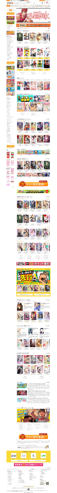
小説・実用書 (8, 123)
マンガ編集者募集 (43, 473)
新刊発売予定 (8, 38)
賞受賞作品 (8, 49)
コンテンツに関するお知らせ (22, 482)
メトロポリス (40, 320)
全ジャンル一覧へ (12, 143)
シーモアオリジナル (10, 479)
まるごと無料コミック (9, 40)
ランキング (9, 39)
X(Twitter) (42, 477)
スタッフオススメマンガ (10, 52)
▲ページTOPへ (49, 467)
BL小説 (8, 108)
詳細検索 (8, 55)
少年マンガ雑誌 (21, 258)
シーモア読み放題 (10, 483)
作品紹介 (42, 471)
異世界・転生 (33, 114)
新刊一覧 (25, 376)
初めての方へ (8, 28)
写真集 (8, 133)
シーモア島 (18, 0)
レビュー (15, 0)
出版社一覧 (46, 469)
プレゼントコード (9, 58)
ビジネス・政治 (9, 126)
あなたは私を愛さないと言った (45, 303)
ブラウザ (26, 448)
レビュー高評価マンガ (10, 53)
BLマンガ (8, 107)
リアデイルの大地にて (32, 41)
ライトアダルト (49, 5)
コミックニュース (9, 56)
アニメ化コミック (9, 138)
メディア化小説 (9, 139)
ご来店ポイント (19, 460)
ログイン (47, 0)
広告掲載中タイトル (9, 54)
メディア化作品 (9, 50)
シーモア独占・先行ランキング (41, 294)
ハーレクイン (8, 115)
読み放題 (11, 0)
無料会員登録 (42, 0)
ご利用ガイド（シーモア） (33, 476)
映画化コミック (29, 429)
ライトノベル (8, 119)
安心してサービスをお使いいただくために (28, 486)
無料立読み (20, 132)
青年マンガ (8, 100)
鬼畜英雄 (26, 223)
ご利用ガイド (8, 27)
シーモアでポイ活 (37, 460)
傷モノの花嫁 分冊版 (26, 237)
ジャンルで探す (16, 3)
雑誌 (7, 132)
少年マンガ (8, 99)
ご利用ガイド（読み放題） (33, 477)
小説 (7, 124)
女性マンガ (8, 104)
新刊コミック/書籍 (9, 37)
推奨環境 (31, 479)
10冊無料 (27, 58)
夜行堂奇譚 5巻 (20, 374)
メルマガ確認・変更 (21, 473)
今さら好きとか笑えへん (20, 90)
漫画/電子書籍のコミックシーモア (12, 471)
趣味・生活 (8, 125)
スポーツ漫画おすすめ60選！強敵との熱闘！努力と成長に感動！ (37, 383)
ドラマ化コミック (21, 429)
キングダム (26, 41)
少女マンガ (8, 103)
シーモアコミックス (24, 5)
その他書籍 (8, 128)
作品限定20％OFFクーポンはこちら (25, 294)
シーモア (8, 0)
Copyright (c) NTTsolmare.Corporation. (28, 492)
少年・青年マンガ (9, 98)
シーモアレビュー (10, 484)
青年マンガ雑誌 (29, 258)
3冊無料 (20, 58)
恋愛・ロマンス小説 (9, 121)
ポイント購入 (20, 472)
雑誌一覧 (43, 469)
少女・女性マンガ (9, 102)
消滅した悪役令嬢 (40, 90)
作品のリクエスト (32, 478)
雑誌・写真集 (8, 130)
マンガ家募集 (42, 472)
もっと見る (12, 186)
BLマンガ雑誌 (37, 258)
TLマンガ (22, 114)
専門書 (8, 127)
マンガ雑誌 (8, 131)
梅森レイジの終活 (45, 223)
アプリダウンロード (32, 471)
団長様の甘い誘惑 (45, 237)
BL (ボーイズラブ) (37, 424)
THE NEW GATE (47, 68)
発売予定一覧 (41, 376)
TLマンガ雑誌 (46, 258)
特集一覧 (8, 51)
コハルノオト (23, 328)
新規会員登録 (20, 471)
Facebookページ (43, 476)
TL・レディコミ (46, 424)
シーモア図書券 (9, 57)
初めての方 (8, 64)
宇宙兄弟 (33, 68)
